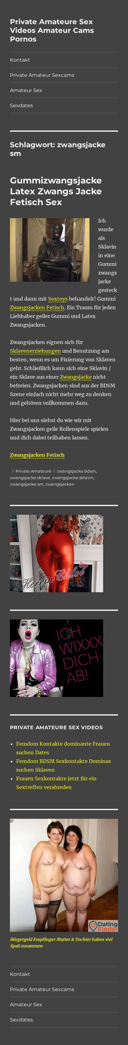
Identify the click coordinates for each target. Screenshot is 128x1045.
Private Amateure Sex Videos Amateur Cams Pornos (52, 30)
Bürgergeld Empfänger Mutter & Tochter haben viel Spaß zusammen (61, 943)
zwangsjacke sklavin (73, 477)
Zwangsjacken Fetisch (37, 307)
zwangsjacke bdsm (76, 471)
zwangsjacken (60, 484)
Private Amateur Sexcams (42, 75)
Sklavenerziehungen (35, 351)
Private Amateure (33, 471)
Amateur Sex (26, 90)
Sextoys (58, 299)
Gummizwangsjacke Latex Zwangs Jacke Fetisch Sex (56, 191)
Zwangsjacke (76, 377)
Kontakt (20, 60)
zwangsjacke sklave (30, 477)
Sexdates (21, 105)
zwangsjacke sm (26, 484)
